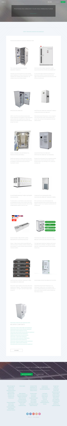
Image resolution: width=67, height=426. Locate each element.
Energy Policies (45, 385)
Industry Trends (11, 388)
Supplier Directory (33, 388)
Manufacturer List (33, 387)
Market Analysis (11, 391)
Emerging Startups (56, 400)
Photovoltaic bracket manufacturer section (18, 330)
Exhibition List (56, 403)
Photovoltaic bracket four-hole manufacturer (35, 31)
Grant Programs (11, 408)
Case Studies (44, 393)
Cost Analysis (33, 394)
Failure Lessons (45, 396)
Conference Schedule (56, 405)
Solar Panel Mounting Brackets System (45, 280)
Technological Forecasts (33, 403)
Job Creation (33, 396)
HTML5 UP (37, 417)
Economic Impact (33, 393)
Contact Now (40, 374)
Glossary (44, 403)
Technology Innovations (11, 390)
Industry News (11, 403)
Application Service (26, 374)
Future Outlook (34, 402)
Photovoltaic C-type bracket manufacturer (18, 336)
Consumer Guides (22, 402)
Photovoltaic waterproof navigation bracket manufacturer (21, 341)
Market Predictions (33, 405)
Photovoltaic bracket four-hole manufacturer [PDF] (20, 322)
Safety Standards (22, 393)
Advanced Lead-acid (56, 391)
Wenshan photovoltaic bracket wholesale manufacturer (21, 329)
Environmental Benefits (22, 400)
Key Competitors (56, 399)
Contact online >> (33, 13)
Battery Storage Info (11, 385)
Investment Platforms (11, 409)
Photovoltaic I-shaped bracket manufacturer (18, 342)
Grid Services (11, 397)
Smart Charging (34, 400)
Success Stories (45, 394)
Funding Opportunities (11, 406)
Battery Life (44, 397)
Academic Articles (56, 394)
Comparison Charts (22, 405)
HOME (24, 31)
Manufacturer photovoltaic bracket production (19, 335)
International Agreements (45, 388)
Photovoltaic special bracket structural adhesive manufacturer (22, 332)
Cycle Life (45, 399)
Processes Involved (22, 399)
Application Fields (10, 393)
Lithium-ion (56, 387)
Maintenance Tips (44, 400)
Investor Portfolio (33, 390)
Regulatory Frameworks (22, 396)
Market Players (56, 397)
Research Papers (56, 393)
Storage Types (56, 385)
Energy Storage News (11, 402)
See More (16, 350)
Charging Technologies (33, 397)
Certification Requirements (22, 394)
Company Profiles (33, 385)
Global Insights (22, 385)
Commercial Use (11, 396)
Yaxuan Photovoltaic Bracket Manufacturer (18, 339)
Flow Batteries (56, 388)
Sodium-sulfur (56, 390)
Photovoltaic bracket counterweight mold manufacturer (21, 327)
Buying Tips (22, 403)
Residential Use (11, 394)
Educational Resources (44, 402)
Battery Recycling (22, 397)
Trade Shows (56, 402)
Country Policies (45, 387)
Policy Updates (11, 405)
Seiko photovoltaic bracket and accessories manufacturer (21, 344)
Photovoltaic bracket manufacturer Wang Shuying (19, 338)
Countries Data (11, 387)
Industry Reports (56, 396)
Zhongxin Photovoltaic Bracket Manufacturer (19, 333)
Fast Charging (33, 399)
